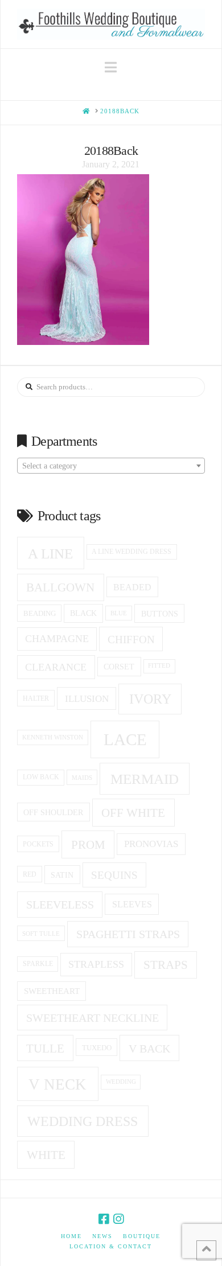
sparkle (38, 964)
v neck (57, 1084)
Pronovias (151, 843)
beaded (132, 587)
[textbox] (111, 466)
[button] (111, 67)
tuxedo (97, 1047)
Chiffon (131, 640)
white (46, 1155)
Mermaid (144, 779)
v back (149, 1048)
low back (41, 777)
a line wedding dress (131, 552)
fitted (159, 666)
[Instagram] (118, 1219)
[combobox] (111, 466)
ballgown (60, 587)
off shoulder (53, 812)
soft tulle (41, 933)
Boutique (142, 1236)
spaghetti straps (128, 934)
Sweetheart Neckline (92, 1018)
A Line (50, 553)
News (102, 1236)
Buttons (159, 613)
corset (119, 666)
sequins (114, 875)
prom (88, 845)
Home (71, 1236)
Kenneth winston (52, 737)
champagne (57, 638)
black (83, 613)
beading (39, 613)
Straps (165, 965)
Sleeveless (60, 904)
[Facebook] (103, 1219)
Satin (62, 874)
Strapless (96, 964)
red (29, 874)
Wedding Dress (82, 1121)
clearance (56, 667)
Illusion (87, 698)
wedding (121, 1082)
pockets (38, 844)
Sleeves (132, 904)
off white (133, 813)
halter (36, 698)
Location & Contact (110, 1246)
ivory (150, 699)
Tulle (45, 1048)
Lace (125, 739)
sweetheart (52, 991)
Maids (82, 777)
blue (118, 613)
